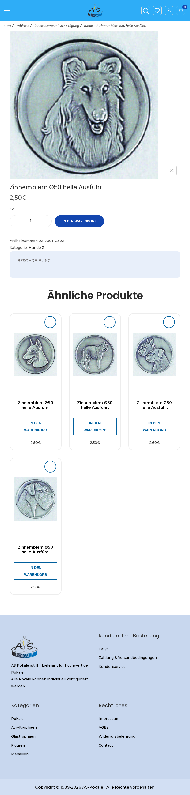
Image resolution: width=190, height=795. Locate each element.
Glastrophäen (23, 736)
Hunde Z (89, 26)
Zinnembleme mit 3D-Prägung (56, 26)
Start (7, 26)
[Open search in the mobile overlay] (145, 10)
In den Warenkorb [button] (35, 426)
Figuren (18, 745)
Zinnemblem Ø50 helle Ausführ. (35, 405)
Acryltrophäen (24, 727)
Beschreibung (34, 260)
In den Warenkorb (79, 221)
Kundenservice (112, 666)
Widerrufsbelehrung (117, 736)
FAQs (103, 649)
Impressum (109, 718)
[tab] (34, 260)
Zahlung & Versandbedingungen (128, 657)
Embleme (22, 26)
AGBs (104, 727)
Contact (106, 745)
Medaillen (20, 754)
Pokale (17, 718)
